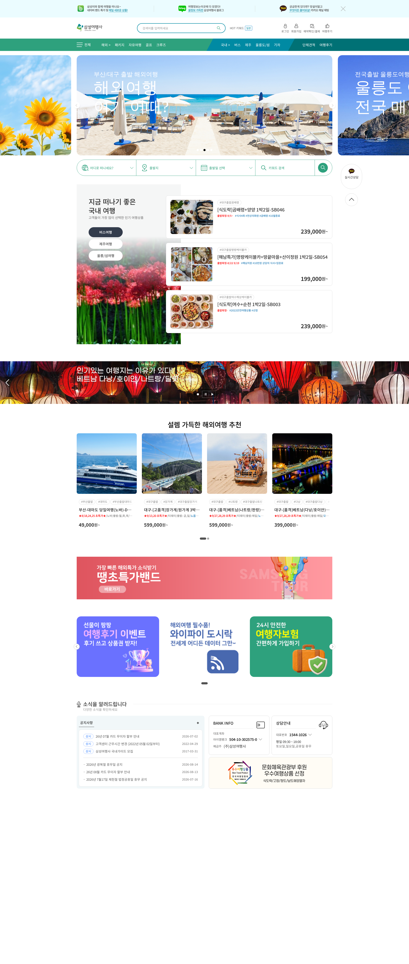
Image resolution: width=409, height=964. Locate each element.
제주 (248, 44)
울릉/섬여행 (105, 255)
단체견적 (308, 44)
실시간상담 (352, 177)
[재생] (212, 394)
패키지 (119, 44)
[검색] (218, 28)
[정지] (205, 394)
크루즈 (161, 44)
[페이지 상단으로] (351, 199)
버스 (237, 44)
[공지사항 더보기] (197, 722)
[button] (76, 105)
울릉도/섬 (263, 44)
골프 (149, 44)
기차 (277, 44)
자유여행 (135, 44)
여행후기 (326, 44)
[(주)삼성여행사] (92, 28)
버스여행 (105, 232)
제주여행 (105, 243)
